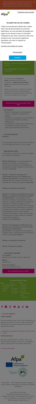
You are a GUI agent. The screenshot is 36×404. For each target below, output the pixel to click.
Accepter (17, 57)
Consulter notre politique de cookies (12, 46)
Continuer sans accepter (25, 12)
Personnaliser (17, 52)
